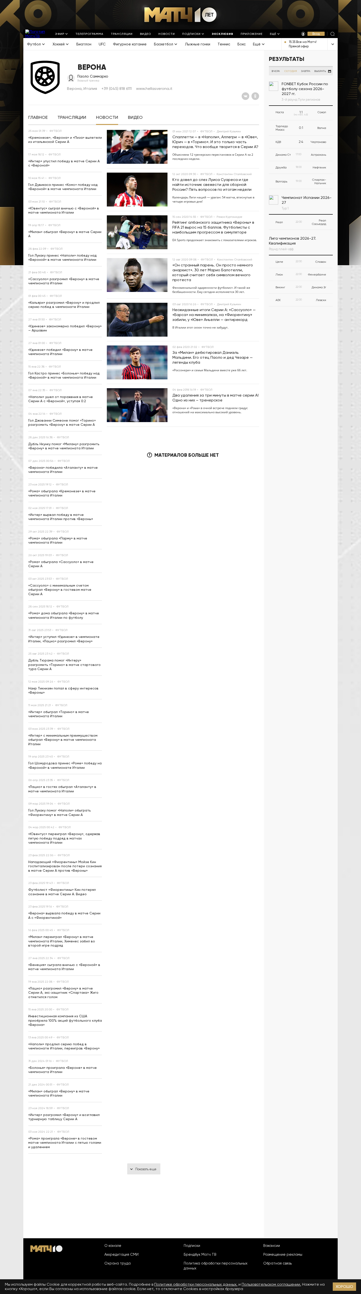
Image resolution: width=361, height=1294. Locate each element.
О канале (112, 1245)
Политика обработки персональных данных (216, 1265)
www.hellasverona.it (154, 88)
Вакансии (271, 1245)
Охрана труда (117, 1263)
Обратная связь (277, 1263)
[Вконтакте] (245, 96)
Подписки (192, 1245)
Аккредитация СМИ (121, 1254)
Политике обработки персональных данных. (195, 1284)
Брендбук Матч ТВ (200, 1254)
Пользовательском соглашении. (271, 1284)
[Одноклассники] (255, 96)
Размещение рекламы (282, 1254)
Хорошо (344, 1286)
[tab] (38, 117)
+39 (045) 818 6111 (116, 88)
